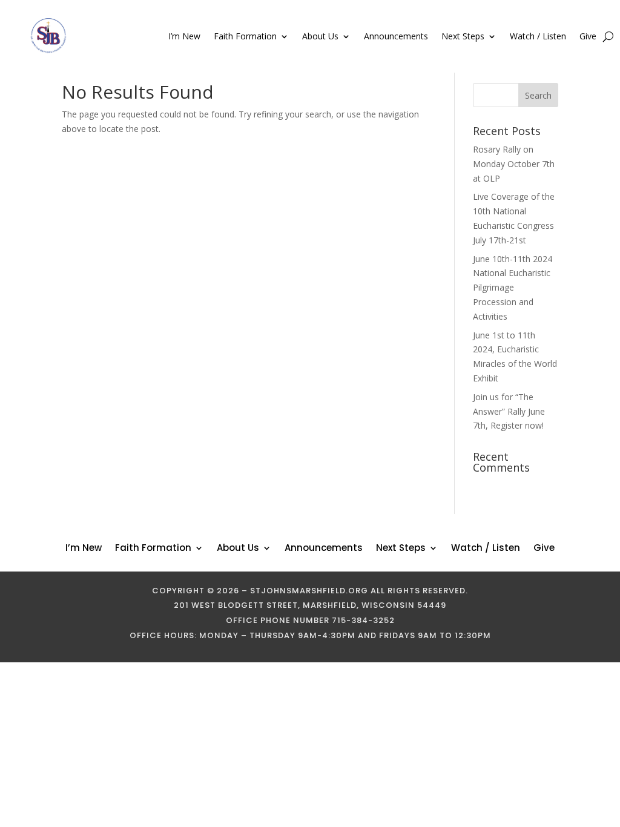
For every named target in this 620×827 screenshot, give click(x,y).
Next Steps (462, 36)
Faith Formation (245, 36)
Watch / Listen (538, 36)
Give (587, 36)
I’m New (184, 36)
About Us (320, 36)
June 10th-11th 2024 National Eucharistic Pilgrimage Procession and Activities (512, 287)
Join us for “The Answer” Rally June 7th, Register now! (509, 411)
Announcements (396, 36)
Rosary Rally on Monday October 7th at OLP (514, 163)
